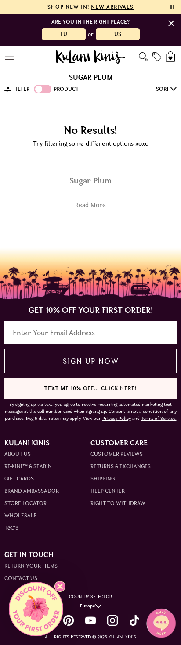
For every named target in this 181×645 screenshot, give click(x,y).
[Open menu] (9, 56)
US (117, 34)
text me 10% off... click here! (90, 388)
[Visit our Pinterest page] (68, 620)
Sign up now (91, 361)
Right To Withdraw (117, 503)
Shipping (102, 478)
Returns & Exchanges (120, 466)
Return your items (31, 566)
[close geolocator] (171, 23)
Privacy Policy (116, 418)
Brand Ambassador (31, 490)
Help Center (107, 490)
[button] (36, 609)
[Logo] (91, 57)
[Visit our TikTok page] (134, 620)
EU (63, 34)
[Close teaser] (59, 586)
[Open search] (143, 56)
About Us (17, 454)
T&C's (11, 527)
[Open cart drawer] (171, 56)
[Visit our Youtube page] (90, 620)
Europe (87, 606)
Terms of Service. (159, 418)
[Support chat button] (161, 623)
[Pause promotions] (172, 7)
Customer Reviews (116, 454)
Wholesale (20, 515)
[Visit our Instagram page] (112, 620)
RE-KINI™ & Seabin (28, 466)
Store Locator (25, 503)
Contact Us (20, 578)
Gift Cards (19, 478)
